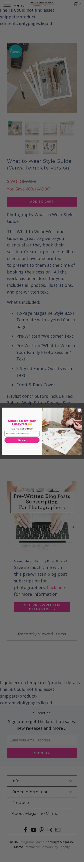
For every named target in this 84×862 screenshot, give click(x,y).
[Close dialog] (79, 410)
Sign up (22, 440)
